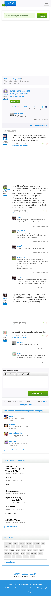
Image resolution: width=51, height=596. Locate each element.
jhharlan (5, 139)
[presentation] (6, 374)
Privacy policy (41, 588)
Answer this (15, 101)
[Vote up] (12, 107)
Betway (8, 478)
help (6, 550)
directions (24, 547)
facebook (36, 543)
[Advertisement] (25, 50)
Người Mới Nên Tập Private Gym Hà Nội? (13, 499)
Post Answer (38, 393)
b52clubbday (10, 513)
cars (17, 550)
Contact (32, 588)
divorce (33, 553)
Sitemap (23, 592)
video (29, 550)
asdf (43, 543)
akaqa (40, 553)
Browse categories (25, 584)
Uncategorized (15, 78)
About (16, 588)
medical (25, 557)
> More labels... (10, 562)
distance (7, 557)
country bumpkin (15, 433)
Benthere (12, 441)
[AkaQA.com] (9, 3)
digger (5, 335)
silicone (38, 547)
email (22, 553)
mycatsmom (18, 114)
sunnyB (19, 217)
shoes (36, 550)
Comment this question (38, 125)
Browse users (13, 584)
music (12, 550)
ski (28, 553)
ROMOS (12, 416)
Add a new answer (10, 370)
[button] (6, 374)
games (15, 543)
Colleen (12, 424)
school (32, 557)
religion (7, 547)
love (18, 547)
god (13, 547)
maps (42, 550)
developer (8, 543)
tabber (5, 94)
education (8, 553)
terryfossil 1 (7, 190)
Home (6, 78)
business (16, 553)
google (24, 550)
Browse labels (37, 584)
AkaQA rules (9, 588)
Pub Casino (10, 506)
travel (31, 547)
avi (13, 557)
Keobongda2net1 (12, 491)
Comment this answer (19, 145)
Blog (29, 592)
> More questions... (12, 527)
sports (19, 557)
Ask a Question (42, 16)
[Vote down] (18, 107)
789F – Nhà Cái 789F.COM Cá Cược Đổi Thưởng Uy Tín (14, 468)
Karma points (24, 588)
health (29, 543)
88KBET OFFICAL (12, 520)
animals (22, 543)
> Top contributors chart (14, 450)
